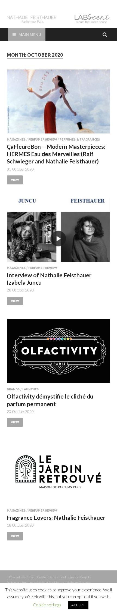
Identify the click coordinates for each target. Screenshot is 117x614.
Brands (13, 389)
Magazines (16, 139)
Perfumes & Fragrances (80, 139)
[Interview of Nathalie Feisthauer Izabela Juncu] (58, 232)
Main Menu (30, 34)
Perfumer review (42, 139)
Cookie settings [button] (47, 604)
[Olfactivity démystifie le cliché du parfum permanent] (58, 353)
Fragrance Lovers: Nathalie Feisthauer (56, 517)
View (15, 179)
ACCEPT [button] (78, 605)
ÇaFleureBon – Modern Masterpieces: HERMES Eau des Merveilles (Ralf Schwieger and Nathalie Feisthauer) (56, 154)
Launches (30, 389)
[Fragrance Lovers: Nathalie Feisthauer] (58, 474)
